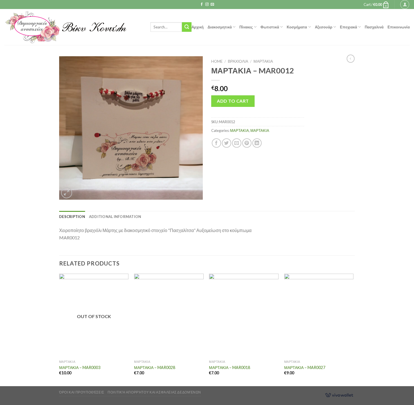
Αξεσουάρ (323, 27)
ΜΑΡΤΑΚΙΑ (263, 61)
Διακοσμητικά (220, 27)
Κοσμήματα (297, 27)
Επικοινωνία (399, 27)
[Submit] (187, 27)
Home (216, 61)
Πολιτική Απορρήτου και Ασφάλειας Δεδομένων (154, 392)
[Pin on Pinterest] (246, 143)
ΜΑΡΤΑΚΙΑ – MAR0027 (304, 367)
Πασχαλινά (374, 27)
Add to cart (233, 101)
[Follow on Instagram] (207, 4)
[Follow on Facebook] (201, 4)
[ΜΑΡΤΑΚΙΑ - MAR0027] (319, 315)
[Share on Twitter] (226, 143)
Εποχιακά (348, 27)
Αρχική (198, 27)
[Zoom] (66, 192)
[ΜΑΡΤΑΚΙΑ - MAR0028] (169, 315)
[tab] (72, 216)
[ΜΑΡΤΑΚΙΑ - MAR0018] (244, 315)
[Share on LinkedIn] (257, 143)
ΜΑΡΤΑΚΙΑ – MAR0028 (154, 367)
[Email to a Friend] (236, 143)
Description (72, 216)
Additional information (115, 216)
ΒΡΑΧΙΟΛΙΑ (238, 61)
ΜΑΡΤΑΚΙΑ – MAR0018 (229, 367)
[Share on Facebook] (216, 143)
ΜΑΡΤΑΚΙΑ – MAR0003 (79, 367)
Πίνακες (246, 27)
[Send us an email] (212, 4)
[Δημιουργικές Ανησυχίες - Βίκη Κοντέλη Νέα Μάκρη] (73, 27)
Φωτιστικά (270, 27)
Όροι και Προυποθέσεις (81, 392)
